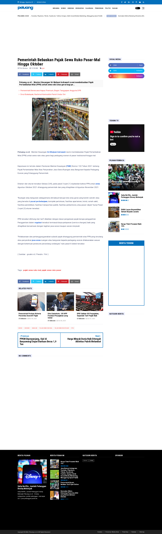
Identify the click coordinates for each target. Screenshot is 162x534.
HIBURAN (71, 8)
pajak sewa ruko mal (32, 270)
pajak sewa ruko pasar (51, 270)
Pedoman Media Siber (112, 532)
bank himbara (95, 16)
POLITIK (108, 8)
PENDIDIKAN (99, 8)
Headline (34, 328)
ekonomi (27, 328)
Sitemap (141, 532)
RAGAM (114, 8)
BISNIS (63, 8)
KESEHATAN (79, 8)
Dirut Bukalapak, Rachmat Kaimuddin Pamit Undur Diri (43, 94)
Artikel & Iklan (41, 2)
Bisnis (20, 328)
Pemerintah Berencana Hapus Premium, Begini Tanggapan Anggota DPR (50, 90)
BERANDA (56, 8)
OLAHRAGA (89, 8)
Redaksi (100, 532)
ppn (43, 68)
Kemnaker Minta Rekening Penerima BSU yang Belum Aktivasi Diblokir (125, 16)
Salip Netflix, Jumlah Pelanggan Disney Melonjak (32, 487)
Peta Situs (125, 532)
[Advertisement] (81, 35)
